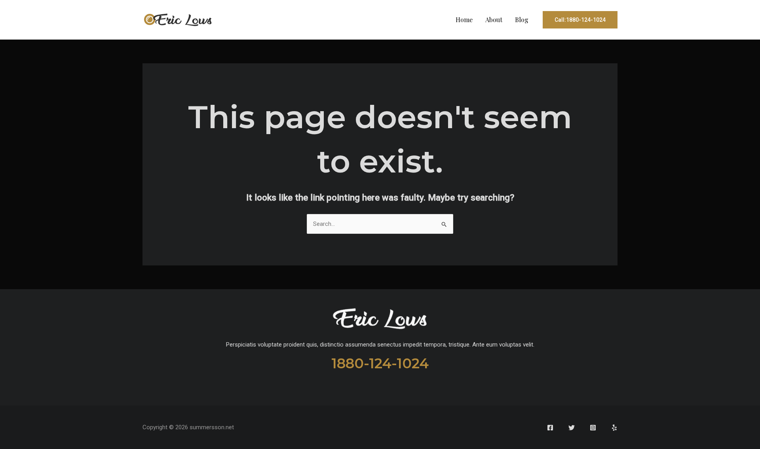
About (493, 19)
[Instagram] (593, 427)
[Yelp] (614, 427)
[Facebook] (550, 427)
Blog (521, 19)
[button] (580, 19)
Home (464, 19)
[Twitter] (571, 427)
